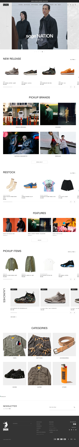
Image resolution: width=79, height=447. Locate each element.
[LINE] (75, 430)
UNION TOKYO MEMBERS (41, 432)
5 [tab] (42, 51)
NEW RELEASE (27, 4)
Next (71, 26)
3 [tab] (38, 51)
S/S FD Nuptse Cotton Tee (46, 275)
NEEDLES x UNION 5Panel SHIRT (10, 275)
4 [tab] (40, 51)
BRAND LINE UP (39, 162)
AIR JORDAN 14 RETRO (63, 275)
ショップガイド (51, 426)
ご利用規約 (51, 432)
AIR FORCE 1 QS (62, 83)
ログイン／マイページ (40, 434)
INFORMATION (39, 426)
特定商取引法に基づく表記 (53, 430)
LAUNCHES (51, 4)
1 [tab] (34, 51)
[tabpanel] (39, 24)
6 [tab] (44, 51)
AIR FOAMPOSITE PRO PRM (45, 83)
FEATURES (20, 4)
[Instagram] (69, 430)
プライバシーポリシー (52, 428)
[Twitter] (71, 430)
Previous (7, 26)
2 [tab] (36, 51)
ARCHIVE (39, 240)
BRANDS (41, 4)
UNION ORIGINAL (34, 4)
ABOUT (59, 4)
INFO (56, 4)
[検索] (68, 4)
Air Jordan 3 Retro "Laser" (9, 83)
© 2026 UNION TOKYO (7, 439)
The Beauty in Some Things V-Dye (48, 196)
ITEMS (46, 4)
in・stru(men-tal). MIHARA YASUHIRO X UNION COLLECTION (39, 1)
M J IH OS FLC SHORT (63, 196)
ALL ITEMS (72, 59)
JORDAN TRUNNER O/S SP (27, 196)
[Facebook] (73, 430)
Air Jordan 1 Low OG (26, 83)
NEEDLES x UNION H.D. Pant (28, 275)
